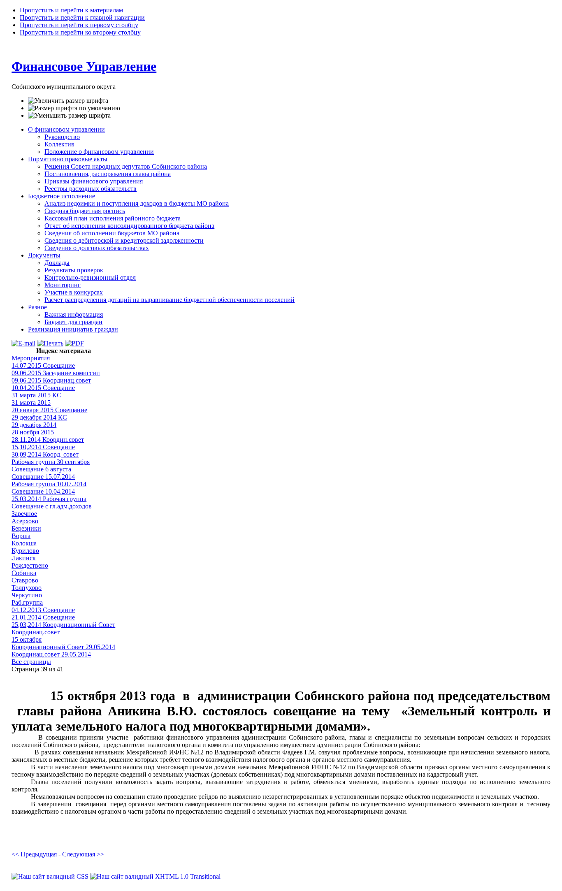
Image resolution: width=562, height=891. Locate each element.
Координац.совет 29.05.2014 (51, 654)
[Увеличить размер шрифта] (68, 100)
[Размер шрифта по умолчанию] (74, 108)
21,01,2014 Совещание (43, 617)
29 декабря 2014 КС (39, 417)
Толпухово (27, 587)
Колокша (24, 543)
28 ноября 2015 (33, 432)
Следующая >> (83, 854)
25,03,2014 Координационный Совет (63, 624)
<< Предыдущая (34, 854)
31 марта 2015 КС (36, 395)
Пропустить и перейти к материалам (71, 10)
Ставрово (25, 580)
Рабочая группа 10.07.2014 (49, 483)
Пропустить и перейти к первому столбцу (79, 24)
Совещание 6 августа (41, 469)
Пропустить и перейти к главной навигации (82, 17)
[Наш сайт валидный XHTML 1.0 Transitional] (155, 876)
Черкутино (27, 595)
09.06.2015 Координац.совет (51, 380)
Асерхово (25, 520)
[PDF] (74, 343)
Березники (26, 528)
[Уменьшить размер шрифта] (69, 115)
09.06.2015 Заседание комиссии (56, 372)
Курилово (25, 550)
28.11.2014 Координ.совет (48, 439)
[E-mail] (23, 343)
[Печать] (50, 343)
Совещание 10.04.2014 (43, 491)
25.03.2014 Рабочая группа (49, 498)
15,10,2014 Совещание (43, 446)
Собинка (24, 572)
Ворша (21, 535)
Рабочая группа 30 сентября (51, 461)
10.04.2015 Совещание (43, 387)
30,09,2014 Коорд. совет (45, 454)
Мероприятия (31, 358)
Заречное (24, 513)
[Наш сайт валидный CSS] (51, 876)
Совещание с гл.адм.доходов (52, 506)
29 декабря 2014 (34, 424)
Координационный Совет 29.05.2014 (63, 646)
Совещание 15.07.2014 (43, 476)
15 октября (27, 639)
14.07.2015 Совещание (43, 365)
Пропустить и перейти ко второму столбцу (80, 32)
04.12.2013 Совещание (43, 609)
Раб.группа (27, 602)
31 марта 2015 (31, 402)
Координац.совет (36, 632)
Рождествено (30, 565)
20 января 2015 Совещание (49, 409)
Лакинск (24, 558)
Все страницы (31, 661)
